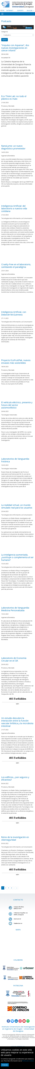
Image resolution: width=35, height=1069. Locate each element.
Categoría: (4, 32)
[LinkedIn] (16, 1021)
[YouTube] (24, 1021)
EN (3, 10)
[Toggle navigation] (2, 14)
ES (1, 10)
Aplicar (4, 40)
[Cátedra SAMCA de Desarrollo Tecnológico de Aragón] (18, 993)
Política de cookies (28, 1061)
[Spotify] (28, 1021)
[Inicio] (17, 4)
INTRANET (9, 11)
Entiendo (5, 1065)
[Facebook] (8, 1021)
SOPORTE (20, 11)
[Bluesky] (12, 1021)
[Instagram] (20, 1021)
